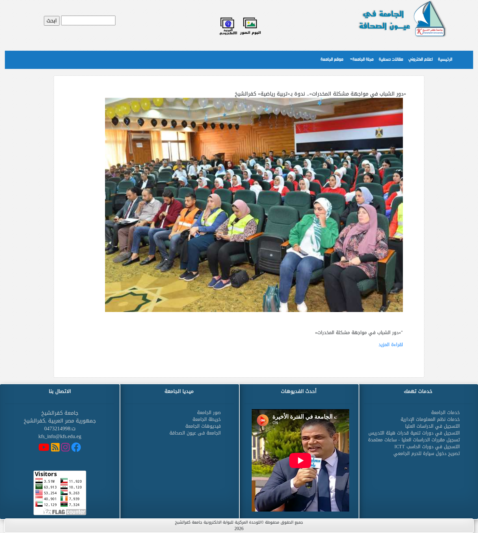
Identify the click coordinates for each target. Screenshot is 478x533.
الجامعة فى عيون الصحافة (195, 433)
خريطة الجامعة (207, 419)
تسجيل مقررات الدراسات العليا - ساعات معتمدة (414, 440)
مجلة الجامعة (363, 60)
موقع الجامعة (332, 60)
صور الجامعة (209, 412)
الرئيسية (445, 60)
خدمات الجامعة (445, 412)
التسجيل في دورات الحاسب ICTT (427, 446)
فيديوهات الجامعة (203, 426)
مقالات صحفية (391, 60)
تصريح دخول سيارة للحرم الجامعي (426, 453)
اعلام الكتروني (420, 60)
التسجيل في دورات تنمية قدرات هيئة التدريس (414, 433)
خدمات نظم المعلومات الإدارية (430, 419)
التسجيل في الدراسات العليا (432, 426)
